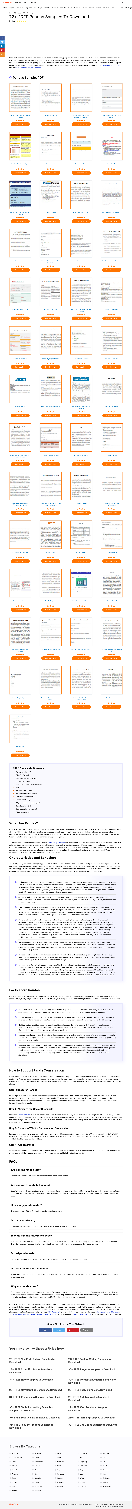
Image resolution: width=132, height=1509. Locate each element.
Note (104, 1474)
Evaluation (106, 8)
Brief (34, 8)
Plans (59, 1453)
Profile (14, 1482)
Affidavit (4, 8)
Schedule (60, 1474)
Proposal (106, 1453)
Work (82, 1478)
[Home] (7, 2)
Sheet (85, 8)
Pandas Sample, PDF (23, 772)
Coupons (33, 2)
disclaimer (88, 1504)
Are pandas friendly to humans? (27, 794)
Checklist (63, 8)
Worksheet (38, 1486)
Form (112, 8)
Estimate (98, 8)
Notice (37, 1474)
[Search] (123, 3)
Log (58, 1470)
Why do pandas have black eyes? (28, 803)
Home (11, 13)
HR (116, 8)
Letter (105, 1457)
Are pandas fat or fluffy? (24, 790)
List (126, 8)
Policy (37, 1482)
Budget (40, 8)
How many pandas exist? (25, 797)
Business (18, 2)
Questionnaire (17, 1457)
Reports (37, 1470)
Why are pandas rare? (23, 812)
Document (18, 13)
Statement (106, 1470)
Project (82, 1482)
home (60, 1504)
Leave (121, 8)
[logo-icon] (15, 1505)
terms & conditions (116, 1504)
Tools (25, 2)
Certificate (55, 8)
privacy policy (98, 1504)
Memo (14, 1490)
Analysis (11, 8)
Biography (28, 8)
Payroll (14, 1470)
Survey (37, 1457)
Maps (130, 8)
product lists (24, 1115)
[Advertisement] (66, 38)
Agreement (39, 1462)
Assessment (19, 8)
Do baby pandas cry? (23, 800)
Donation (91, 8)
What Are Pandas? (22, 775)
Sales (59, 1457)
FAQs (17, 787)
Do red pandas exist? (23, 806)
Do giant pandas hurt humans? (26, 809)
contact (81, 1504)
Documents (77, 8)
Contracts (83, 1453)
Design (70, 8)
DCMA (106, 1504)
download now (20, 124)
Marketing (15, 1453)
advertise (74, 1504)
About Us (66, 1504)
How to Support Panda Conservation (29, 784)
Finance (37, 1466)
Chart (59, 1466)
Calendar (47, 8)
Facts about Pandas (23, 781)
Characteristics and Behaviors (26, 778)
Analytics (15, 1466)
